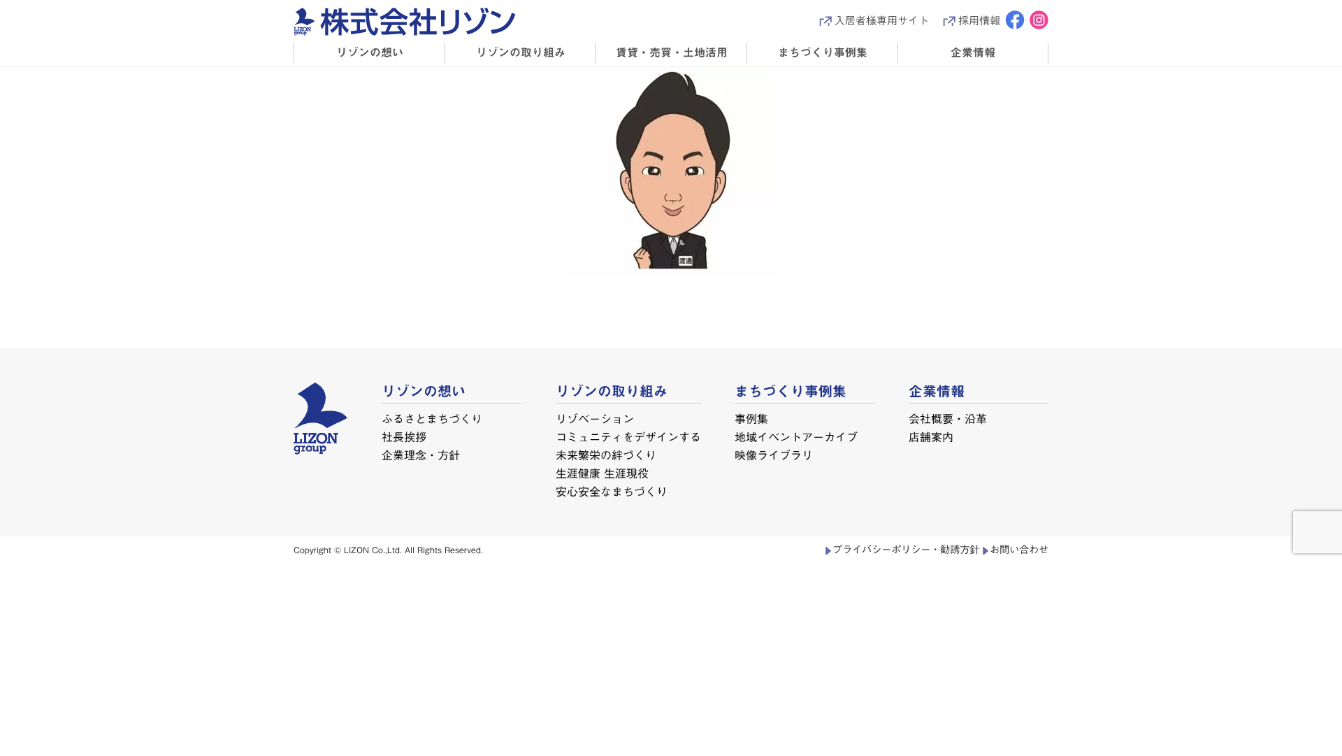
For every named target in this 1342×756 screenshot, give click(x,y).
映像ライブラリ (774, 455)
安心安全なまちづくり (611, 491)
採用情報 (979, 20)
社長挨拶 (404, 437)
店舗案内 (931, 437)
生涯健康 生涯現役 (601, 473)
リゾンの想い (369, 52)
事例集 (751, 419)
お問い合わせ (1019, 549)
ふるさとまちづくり (432, 419)
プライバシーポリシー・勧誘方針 (905, 549)
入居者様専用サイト (882, 20)
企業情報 (973, 52)
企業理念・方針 (421, 455)
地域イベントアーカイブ (796, 437)
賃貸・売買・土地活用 (672, 52)
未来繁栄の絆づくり (605, 455)
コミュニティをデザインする (628, 437)
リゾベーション (595, 419)
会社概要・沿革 (948, 419)
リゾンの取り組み (520, 52)
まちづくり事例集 (822, 52)
